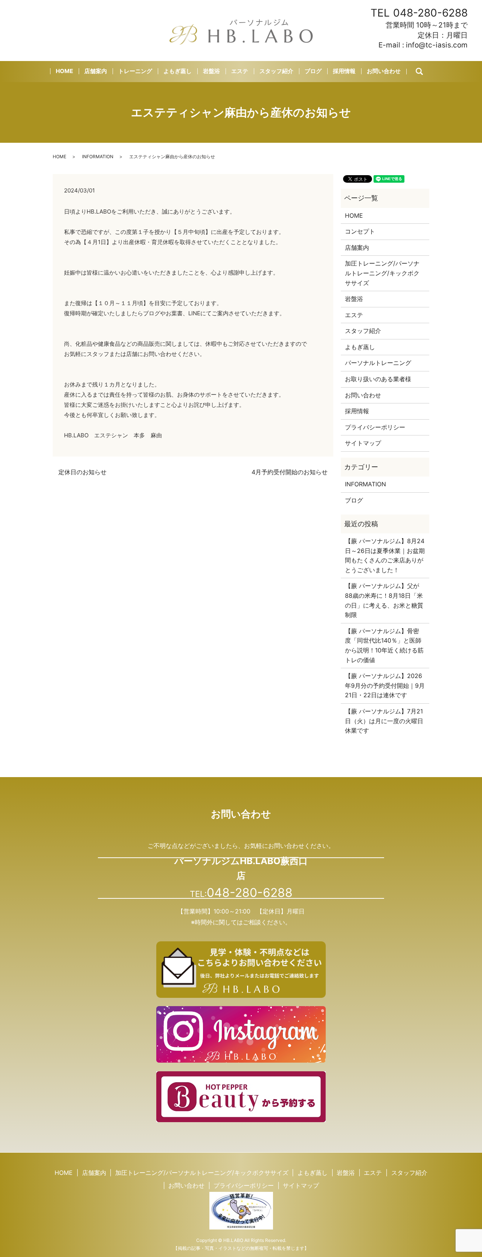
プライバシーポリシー (375, 427)
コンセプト (360, 231)
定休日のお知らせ (82, 472)
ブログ (313, 71)
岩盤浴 (211, 71)
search (425, 71)
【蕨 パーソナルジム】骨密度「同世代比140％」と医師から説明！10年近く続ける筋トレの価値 (384, 645)
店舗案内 (95, 71)
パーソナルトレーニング (378, 363)
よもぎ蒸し (177, 71)
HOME (64, 71)
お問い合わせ (384, 71)
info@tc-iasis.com (437, 45)
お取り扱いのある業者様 (378, 379)
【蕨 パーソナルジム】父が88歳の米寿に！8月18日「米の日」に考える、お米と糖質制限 (384, 600)
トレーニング (135, 71)
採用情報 (344, 71)
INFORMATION (97, 156)
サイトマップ (363, 443)
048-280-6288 (430, 12)
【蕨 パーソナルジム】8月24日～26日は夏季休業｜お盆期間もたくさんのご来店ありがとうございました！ (385, 555)
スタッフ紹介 (276, 71)
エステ (239, 71)
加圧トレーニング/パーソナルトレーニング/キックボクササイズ (382, 273)
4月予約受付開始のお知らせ (290, 472)
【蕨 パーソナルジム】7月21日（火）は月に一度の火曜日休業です (384, 720)
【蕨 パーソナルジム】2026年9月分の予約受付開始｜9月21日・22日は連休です (385, 685)
